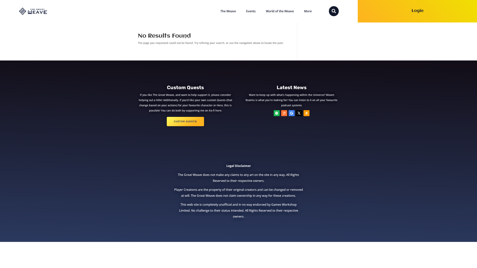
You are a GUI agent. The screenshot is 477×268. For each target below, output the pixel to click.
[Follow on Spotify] (277, 113)
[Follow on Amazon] (306, 113)
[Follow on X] (299, 113)
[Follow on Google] (292, 113)
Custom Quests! (185, 121)
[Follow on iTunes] (284, 113)
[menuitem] (228, 11)
